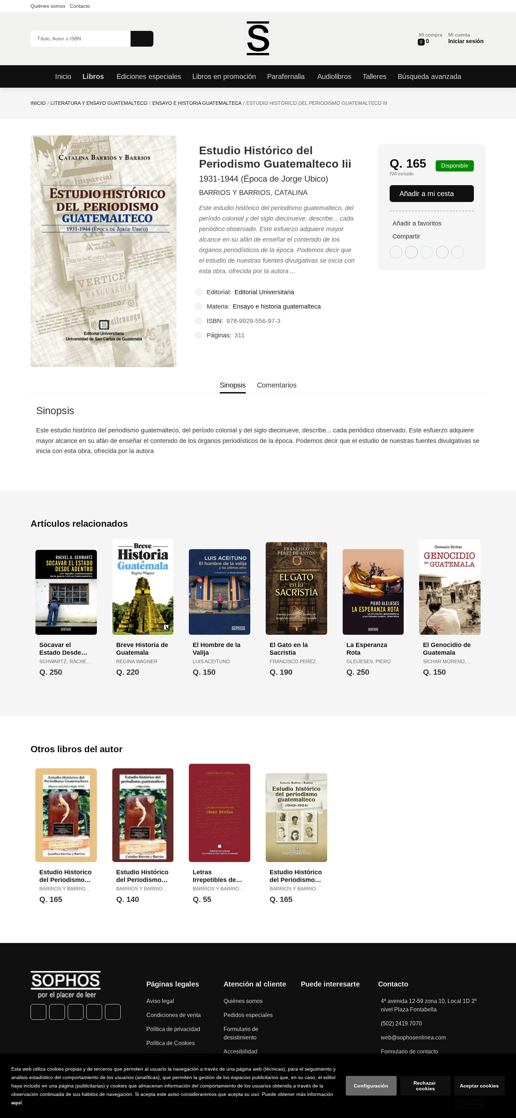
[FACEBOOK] (38, 1012)
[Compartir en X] (411, 252)
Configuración (371, 1086)
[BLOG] (113, 1012)
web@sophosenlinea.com (413, 1037)
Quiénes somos (48, 6)
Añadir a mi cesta (426, 193)
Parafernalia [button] (286, 76)
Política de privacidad (173, 1029)
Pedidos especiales (248, 1015)
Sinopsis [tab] (233, 385)
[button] (430, 38)
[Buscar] (142, 39)
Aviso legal (160, 1001)
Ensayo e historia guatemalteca (197, 103)
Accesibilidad (240, 1052)
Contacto (80, 6)
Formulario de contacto (409, 1052)
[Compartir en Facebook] (396, 252)
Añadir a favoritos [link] (417, 223)
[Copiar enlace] (457, 252)
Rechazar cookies (425, 1085)
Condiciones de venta (173, 1015)
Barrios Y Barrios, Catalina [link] (253, 192)
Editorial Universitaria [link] (264, 292)
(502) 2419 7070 (401, 1023)
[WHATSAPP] (94, 1012)
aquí (16, 1102)
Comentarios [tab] (277, 385)
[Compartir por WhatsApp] (427, 252)
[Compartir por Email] (442, 252)
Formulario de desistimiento (241, 1033)
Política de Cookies (170, 1043)
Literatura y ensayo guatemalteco (99, 103)
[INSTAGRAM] (76, 1012)
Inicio (38, 103)
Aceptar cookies (479, 1086)
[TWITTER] (57, 1012)
